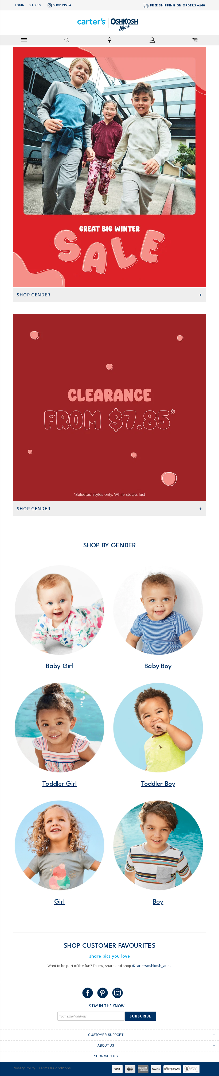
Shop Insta (62, 5)
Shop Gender (33, 295)
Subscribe (140, 1016)
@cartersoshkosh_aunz (152, 965)
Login (19, 5)
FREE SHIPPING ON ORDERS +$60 (177, 5)
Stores (35, 5)
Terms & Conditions (55, 1068)
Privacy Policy (24, 1068)
